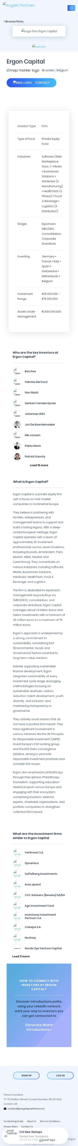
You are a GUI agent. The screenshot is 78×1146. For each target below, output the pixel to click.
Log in (60, 1075)
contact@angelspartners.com (25, 1108)
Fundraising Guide (13, 1121)
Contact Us (27, 1126)
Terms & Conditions (50, 1121)
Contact (42, 83)
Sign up (26, 1075)
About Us (31, 1121)
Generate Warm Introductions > (39, 1027)
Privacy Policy (11, 1126)
